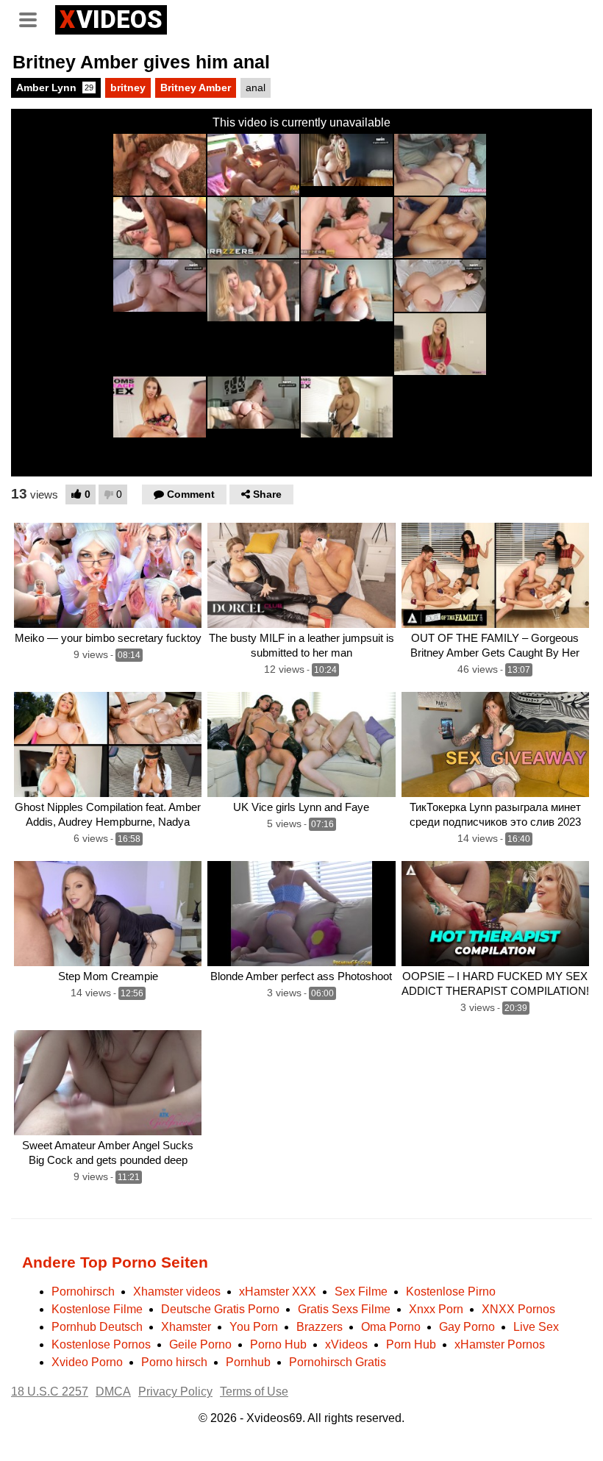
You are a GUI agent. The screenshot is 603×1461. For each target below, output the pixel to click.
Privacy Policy (175, 1391)
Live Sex (536, 1327)
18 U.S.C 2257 (49, 1391)
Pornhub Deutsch (97, 1327)
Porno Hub (278, 1344)
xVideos (346, 1344)
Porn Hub (411, 1344)
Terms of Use (254, 1391)
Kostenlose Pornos (101, 1344)
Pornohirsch (83, 1291)
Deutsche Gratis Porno (220, 1309)
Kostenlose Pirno (451, 1291)
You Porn (253, 1327)
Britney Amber (195, 87)
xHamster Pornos (499, 1344)
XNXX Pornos (518, 1309)
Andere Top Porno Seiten (115, 1262)
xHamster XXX (277, 1291)
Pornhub (248, 1362)
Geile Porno (200, 1344)
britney (128, 87)
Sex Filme (361, 1291)
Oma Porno (391, 1327)
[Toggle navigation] (33, 17)
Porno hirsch (174, 1362)
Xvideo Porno (87, 1362)
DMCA (113, 1391)
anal (255, 87)
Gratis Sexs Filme (344, 1309)
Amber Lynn (54, 87)
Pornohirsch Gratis (337, 1362)
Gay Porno (467, 1327)
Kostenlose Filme (97, 1309)
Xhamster (186, 1327)
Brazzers (319, 1327)
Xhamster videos (177, 1291)
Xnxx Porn (436, 1309)
